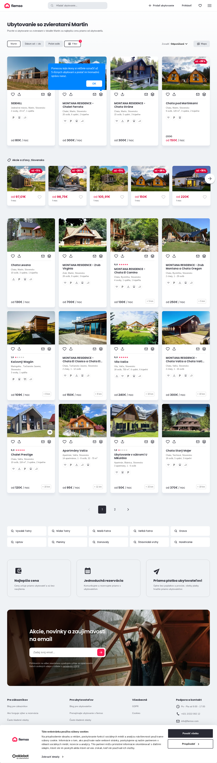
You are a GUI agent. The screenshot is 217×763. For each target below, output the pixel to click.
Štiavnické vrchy (148, 542)
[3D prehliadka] (49, 432)
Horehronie (185, 542)
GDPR (135, 706)
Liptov (19, 542)
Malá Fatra (104, 531)
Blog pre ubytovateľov (81, 706)
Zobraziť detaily (50, 756)
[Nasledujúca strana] (128, 510)
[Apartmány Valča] (83, 420)
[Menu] (209, 5)
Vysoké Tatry (24, 531)
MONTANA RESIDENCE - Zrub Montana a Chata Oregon (185, 266)
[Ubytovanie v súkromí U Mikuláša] (134, 420)
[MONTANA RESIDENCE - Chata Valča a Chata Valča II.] (186, 327)
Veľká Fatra (145, 531)
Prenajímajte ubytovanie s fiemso (86, 713)
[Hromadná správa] (49, 94)
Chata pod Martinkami (182, 103)
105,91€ (102, 197)
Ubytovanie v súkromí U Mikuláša (130, 456)
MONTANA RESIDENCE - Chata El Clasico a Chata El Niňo (81, 361)
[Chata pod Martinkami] (186, 73)
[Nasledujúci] (210, 179)
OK (94, 83)
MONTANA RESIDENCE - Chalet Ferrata (78, 105)
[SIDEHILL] (31, 73)
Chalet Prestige (22, 454)
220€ (182, 197)
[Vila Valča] (134, 327)
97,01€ (18, 197)
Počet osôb (54, 43)
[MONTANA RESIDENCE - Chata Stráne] (134, 73)
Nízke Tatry (63, 531)
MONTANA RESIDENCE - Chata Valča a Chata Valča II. (185, 361)
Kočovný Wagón (22, 362)
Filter (76, 43)
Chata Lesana (21, 265)
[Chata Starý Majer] (186, 420)
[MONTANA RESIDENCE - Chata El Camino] (134, 235)
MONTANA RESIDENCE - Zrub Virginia (82, 266)
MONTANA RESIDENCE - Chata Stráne (129, 105)
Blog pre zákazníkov (17, 706)
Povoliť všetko (191, 733)
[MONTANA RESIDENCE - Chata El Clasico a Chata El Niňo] (83, 327)
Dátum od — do (33, 43)
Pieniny (60, 542)
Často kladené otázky (18, 720)
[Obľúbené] (200, 5)
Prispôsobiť (188, 743)
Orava (183, 531)
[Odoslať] (101, 652)
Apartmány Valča (75, 451)
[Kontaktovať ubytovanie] (43, 94)
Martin (14, 43)
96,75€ (60, 197)
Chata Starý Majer (178, 451)
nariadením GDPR (71, 666)
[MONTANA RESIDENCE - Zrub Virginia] (83, 235)
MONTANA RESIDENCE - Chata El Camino (129, 270)
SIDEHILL (16, 103)
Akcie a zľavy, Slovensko (28, 160)
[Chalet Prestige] (31, 420)
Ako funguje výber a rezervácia (22, 713)
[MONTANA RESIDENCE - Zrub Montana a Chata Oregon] (186, 235)
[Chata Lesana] (31, 235)
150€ (141, 197)
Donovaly (103, 542)
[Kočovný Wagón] (31, 327)
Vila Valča (121, 362)
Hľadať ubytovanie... (66, 5)
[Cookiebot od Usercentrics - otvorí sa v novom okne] (20, 756)
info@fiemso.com (190, 721)
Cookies (136, 713)
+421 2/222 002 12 (190, 713)
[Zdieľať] (19, 94)
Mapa (204, 43)
